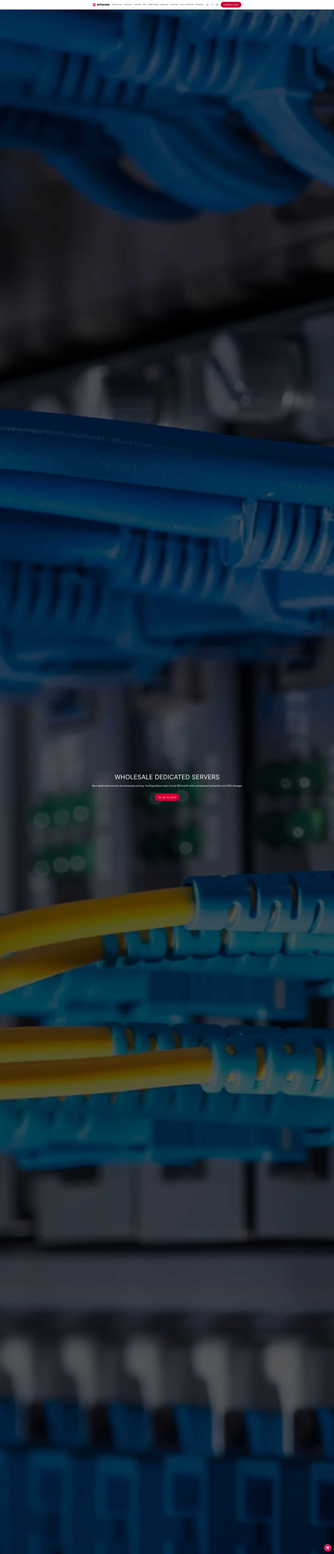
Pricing (174, 4)
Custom (137, 4)
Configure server (231, 4)
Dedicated (117, 4)
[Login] (207, 5)
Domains (164, 4)
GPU (144, 4)
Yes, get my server (167, 797)
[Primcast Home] (101, 4)
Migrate (200, 4)
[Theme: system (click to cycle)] (212, 5)
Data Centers (187, 4)
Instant (128, 4)
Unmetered (153, 4)
